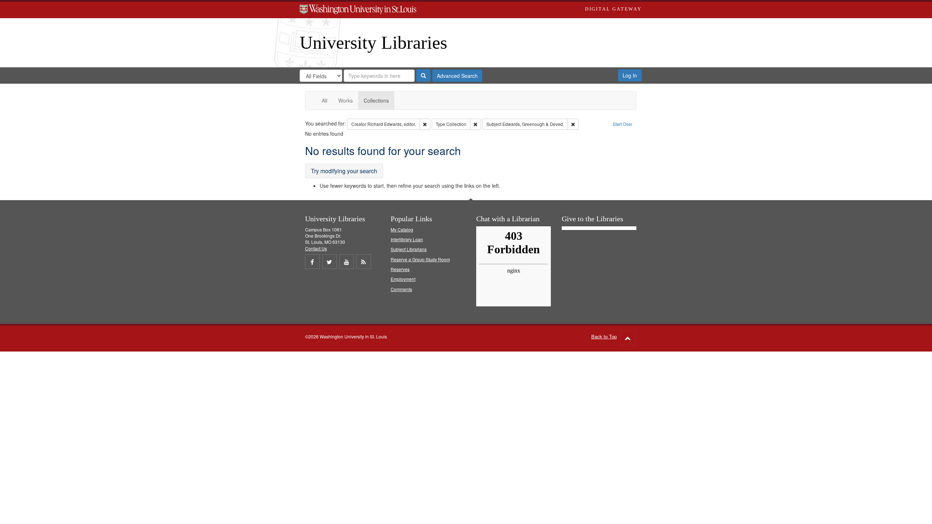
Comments (401, 289)
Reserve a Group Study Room (420, 259)
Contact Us (316, 248)
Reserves (400, 269)
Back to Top (604, 336)
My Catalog (402, 229)
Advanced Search (457, 75)
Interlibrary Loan (407, 239)
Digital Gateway (613, 9)
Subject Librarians (409, 249)
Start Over (622, 124)
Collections (376, 100)
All (324, 100)
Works (345, 100)
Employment (403, 279)
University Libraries (373, 42)
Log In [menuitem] (630, 75)
